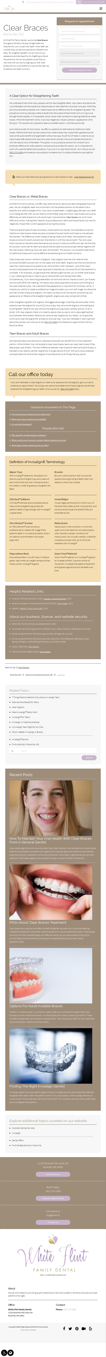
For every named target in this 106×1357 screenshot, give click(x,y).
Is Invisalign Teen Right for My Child (27, 727)
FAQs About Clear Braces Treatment (37, 922)
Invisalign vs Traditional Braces (25, 722)
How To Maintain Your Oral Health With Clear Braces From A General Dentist (50, 840)
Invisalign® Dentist (20, 739)
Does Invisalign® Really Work (24, 712)
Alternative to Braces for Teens (25, 702)
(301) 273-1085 (16, 152)
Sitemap (33, 1330)
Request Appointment (53, 1198)
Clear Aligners (18, 707)
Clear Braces (23, 667)
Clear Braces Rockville (84, 176)
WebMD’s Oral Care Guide (31, 608)
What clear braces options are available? (29, 419)
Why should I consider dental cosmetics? (29, 435)
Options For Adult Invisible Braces (36, 1006)
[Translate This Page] (10, 1353)
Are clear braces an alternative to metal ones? (31, 414)
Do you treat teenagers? (22, 424)
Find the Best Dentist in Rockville (26, 1145)
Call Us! (94, 2)
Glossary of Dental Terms (55, 598)
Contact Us (53, 1222)
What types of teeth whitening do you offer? (30, 445)
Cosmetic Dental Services (23, 1128)
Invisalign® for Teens (21, 717)
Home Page (62, 603)
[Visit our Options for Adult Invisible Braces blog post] (50, 1003)
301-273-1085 (51, 322)
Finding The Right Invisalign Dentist (37, 1086)
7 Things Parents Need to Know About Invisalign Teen (35, 697)
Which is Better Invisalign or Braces (27, 732)
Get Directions (53, 1174)
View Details (33, 646)
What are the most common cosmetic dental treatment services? (39, 440)
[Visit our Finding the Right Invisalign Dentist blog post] (50, 1083)
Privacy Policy (25, 1330)
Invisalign (16, 1133)
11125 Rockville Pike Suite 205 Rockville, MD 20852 (49, 2)
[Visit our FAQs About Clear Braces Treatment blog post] (50, 919)
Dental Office (17, 1140)
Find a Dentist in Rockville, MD (25, 744)
